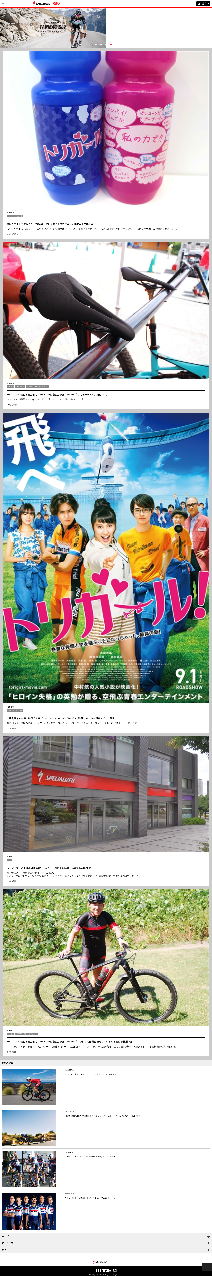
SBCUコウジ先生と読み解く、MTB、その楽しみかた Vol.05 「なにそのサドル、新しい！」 (57, 394)
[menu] (207, 1267)
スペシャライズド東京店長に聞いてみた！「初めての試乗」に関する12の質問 (49, 867)
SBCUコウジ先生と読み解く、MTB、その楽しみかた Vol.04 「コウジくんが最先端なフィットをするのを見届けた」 (71, 1041)
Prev (1, 28)
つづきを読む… (12, 234)
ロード (9, 216)
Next (210, 28)
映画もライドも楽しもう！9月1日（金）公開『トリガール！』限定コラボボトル (50, 223)
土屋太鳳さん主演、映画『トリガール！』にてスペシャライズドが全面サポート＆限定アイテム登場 (61, 718)
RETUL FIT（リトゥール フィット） (37, 386)
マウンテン (10, 386)
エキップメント (17, 216)
